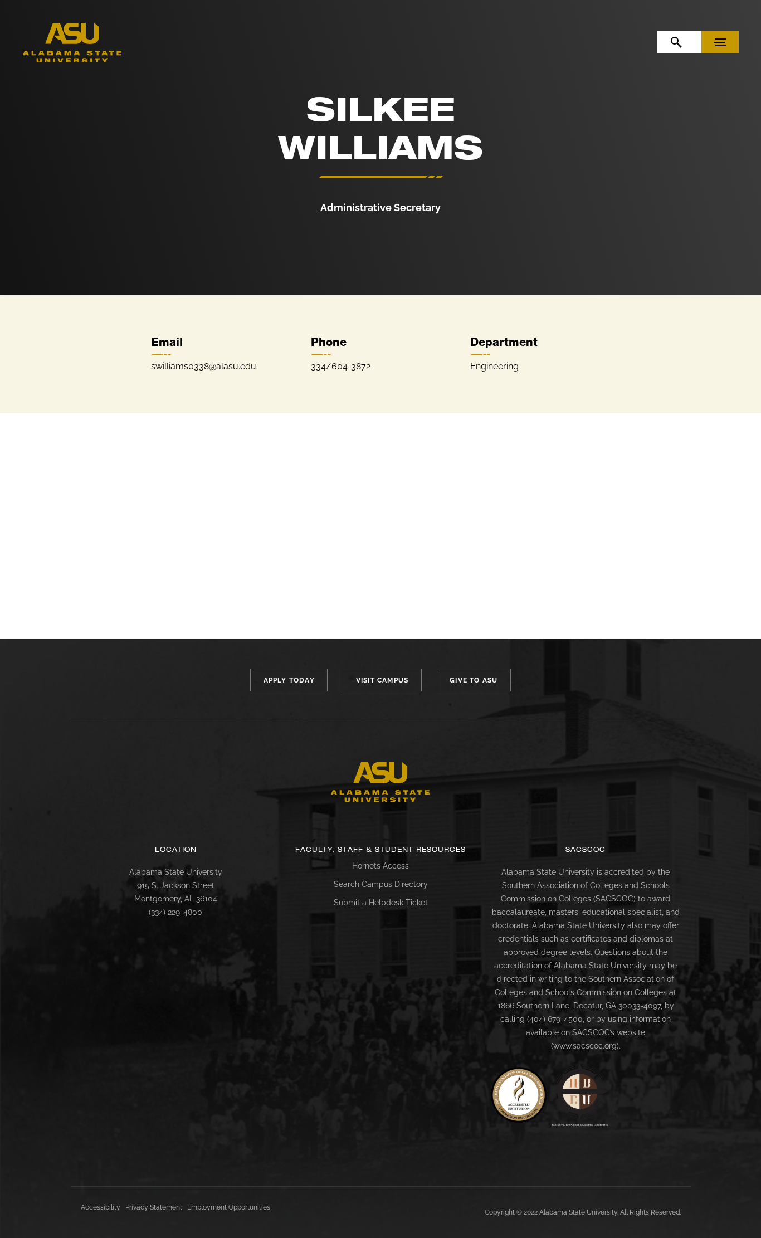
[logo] (72, 43)
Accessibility (100, 1207)
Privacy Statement (153, 1207)
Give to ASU (473, 680)
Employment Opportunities (228, 1207)
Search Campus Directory (381, 884)
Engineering (494, 366)
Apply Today (289, 680)
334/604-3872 (340, 366)
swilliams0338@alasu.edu (203, 366)
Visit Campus (382, 680)
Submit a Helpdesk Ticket (381, 902)
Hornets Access (380, 865)
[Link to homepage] (380, 782)
